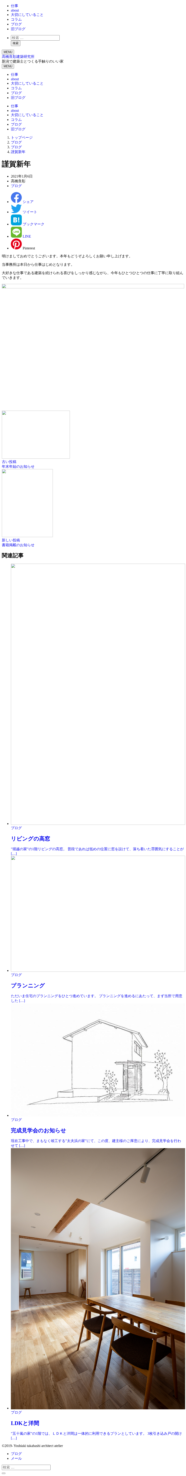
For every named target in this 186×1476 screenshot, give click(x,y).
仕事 (14, 6)
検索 (16, 43)
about (15, 10)
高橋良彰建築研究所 (18, 56)
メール (16, 1458)
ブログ (16, 24)
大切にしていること (27, 15)
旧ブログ (18, 29)
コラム (16, 19)
